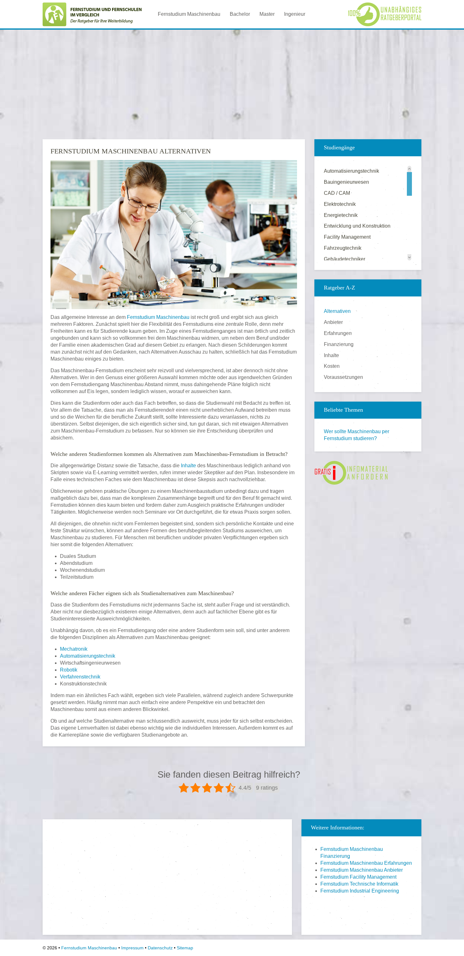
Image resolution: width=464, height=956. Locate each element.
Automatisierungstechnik (87, 656)
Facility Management (347, 237)
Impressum (132, 947)
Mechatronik (73, 649)
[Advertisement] (232, 78)
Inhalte (188, 465)
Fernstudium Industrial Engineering (359, 890)
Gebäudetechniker (344, 259)
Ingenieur (294, 14)
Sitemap (185, 947)
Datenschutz (160, 947)
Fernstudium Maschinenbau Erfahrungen (366, 863)
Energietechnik (341, 215)
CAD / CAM (337, 193)
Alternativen (337, 311)
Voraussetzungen (343, 377)
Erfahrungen (338, 333)
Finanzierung (339, 344)
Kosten (332, 366)
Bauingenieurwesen (346, 182)
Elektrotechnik (340, 204)
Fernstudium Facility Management (358, 877)
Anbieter (333, 322)
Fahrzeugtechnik (342, 248)
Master (267, 14)
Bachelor (240, 14)
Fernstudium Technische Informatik (359, 884)
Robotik (68, 669)
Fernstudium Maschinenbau (189, 14)
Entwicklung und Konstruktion (357, 226)
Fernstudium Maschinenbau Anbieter (361, 870)
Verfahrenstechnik (80, 676)
